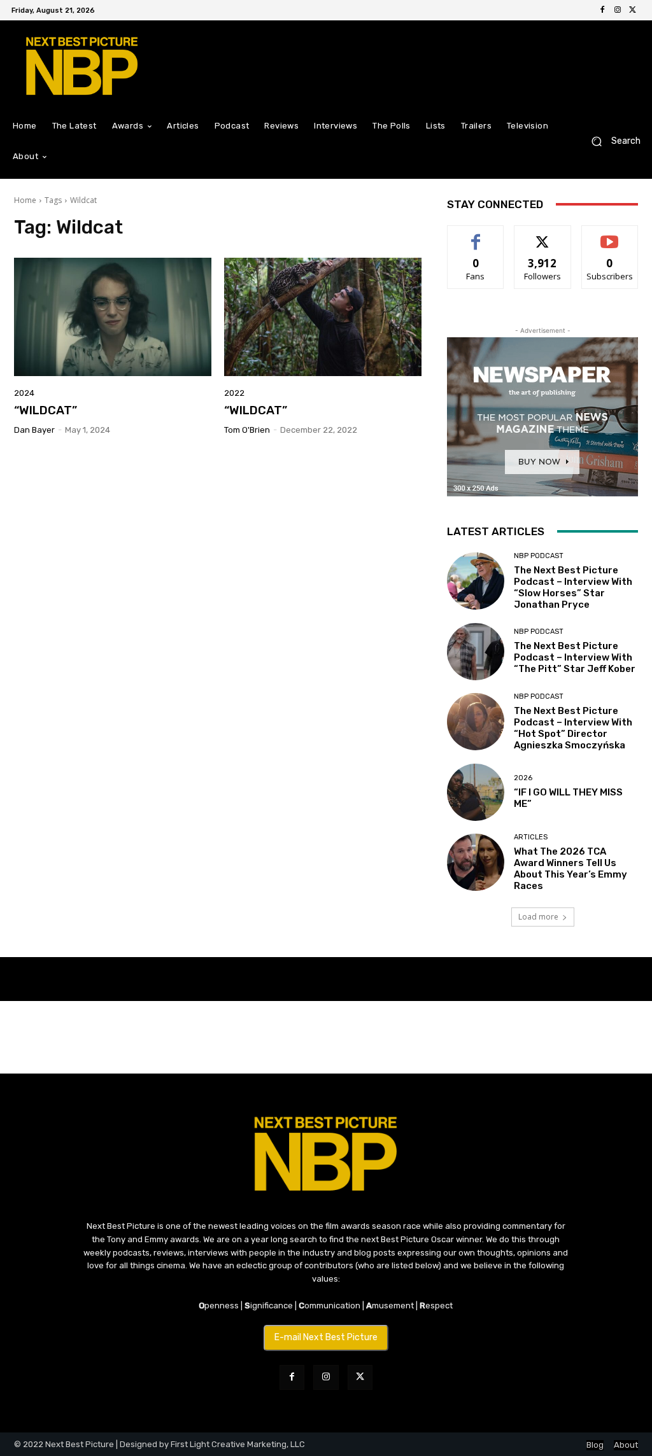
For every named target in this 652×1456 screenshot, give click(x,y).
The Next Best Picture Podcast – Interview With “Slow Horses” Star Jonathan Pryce (573, 587)
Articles (531, 837)
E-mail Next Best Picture (326, 1337)
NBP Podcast (538, 555)
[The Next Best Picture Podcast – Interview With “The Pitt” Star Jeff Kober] (475, 651)
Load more (538, 916)
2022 (234, 393)
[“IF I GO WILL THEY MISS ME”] (475, 792)
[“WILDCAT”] (112, 317)
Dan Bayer (34, 430)
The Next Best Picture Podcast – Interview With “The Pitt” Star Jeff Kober (574, 657)
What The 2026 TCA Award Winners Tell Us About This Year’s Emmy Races (570, 869)
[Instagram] (617, 10)
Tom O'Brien (247, 430)
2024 (24, 393)
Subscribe (610, 235)
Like (476, 235)
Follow (543, 235)
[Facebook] (602, 10)
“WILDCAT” (45, 410)
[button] (611, 142)
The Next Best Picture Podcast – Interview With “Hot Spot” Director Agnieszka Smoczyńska (573, 728)
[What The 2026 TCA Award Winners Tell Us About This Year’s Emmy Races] (475, 862)
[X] (633, 10)
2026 (523, 777)
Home (25, 200)
